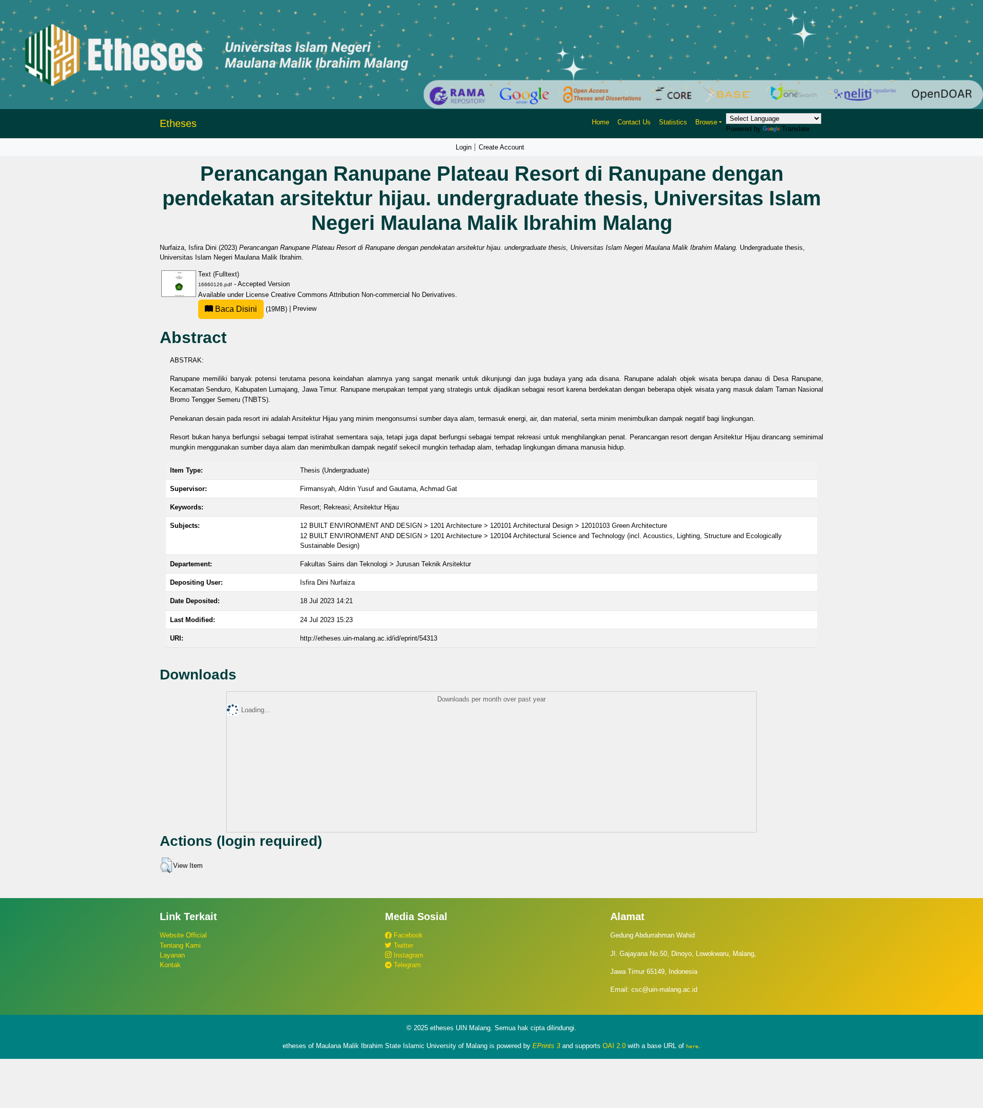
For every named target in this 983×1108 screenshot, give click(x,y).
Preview (304, 309)
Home (600, 122)
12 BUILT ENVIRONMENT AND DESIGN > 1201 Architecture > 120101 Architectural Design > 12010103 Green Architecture (483, 525)
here (692, 1046)
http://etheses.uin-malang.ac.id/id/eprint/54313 (368, 638)
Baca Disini (235, 309)
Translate (795, 129)
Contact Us (634, 122)
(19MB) (251, 309)
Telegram (406, 965)
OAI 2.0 (614, 1046)
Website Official (183, 935)
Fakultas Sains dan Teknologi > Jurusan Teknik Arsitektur (385, 564)
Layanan (172, 955)
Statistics (673, 122)
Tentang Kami (180, 945)
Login (464, 147)
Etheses (178, 123)
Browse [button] (706, 122)
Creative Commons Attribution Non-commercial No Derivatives (363, 295)
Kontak (170, 965)
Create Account (501, 147)
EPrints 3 (546, 1046)
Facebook (407, 935)
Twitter (402, 945)
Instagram (407, 955)
